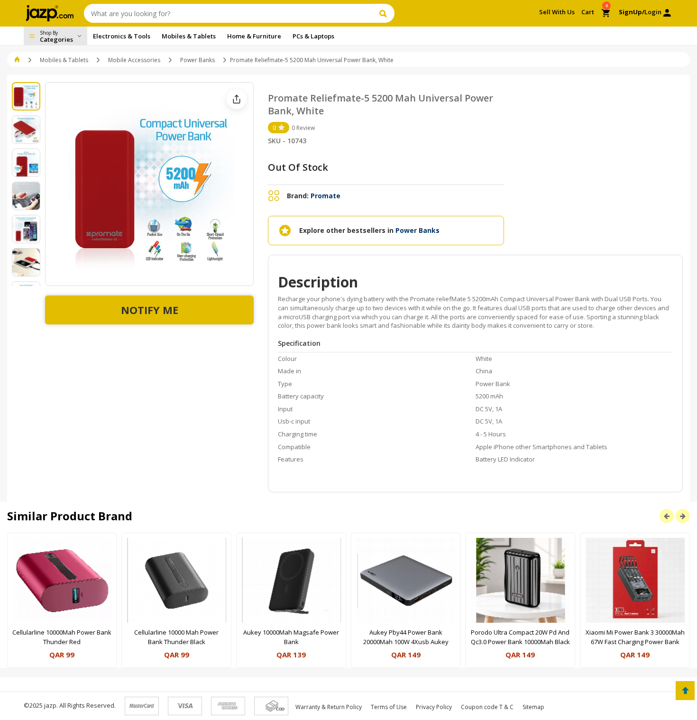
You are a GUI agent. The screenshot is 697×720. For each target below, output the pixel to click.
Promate (325, 195)
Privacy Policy (434, 707)
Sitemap (533, 707)
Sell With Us (557, 12)
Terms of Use (389, 707)
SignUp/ (631, 12)
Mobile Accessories (134, 60)
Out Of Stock (298, 167)
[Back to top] (685, 690)
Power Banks (197, 60)
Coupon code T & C (487, 707)
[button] (18, 60)
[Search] (384, 13)
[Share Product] (237, 99)
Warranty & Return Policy (328, 707)
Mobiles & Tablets (64, 60)
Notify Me (149, 310)
